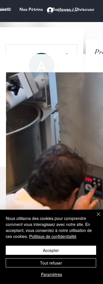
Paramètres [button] (51, 274)
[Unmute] (23, 204)
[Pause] (13, 204)
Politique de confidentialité (52, 236)
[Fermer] (95, 218)
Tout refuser (51, 263)
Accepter (51, 250)
